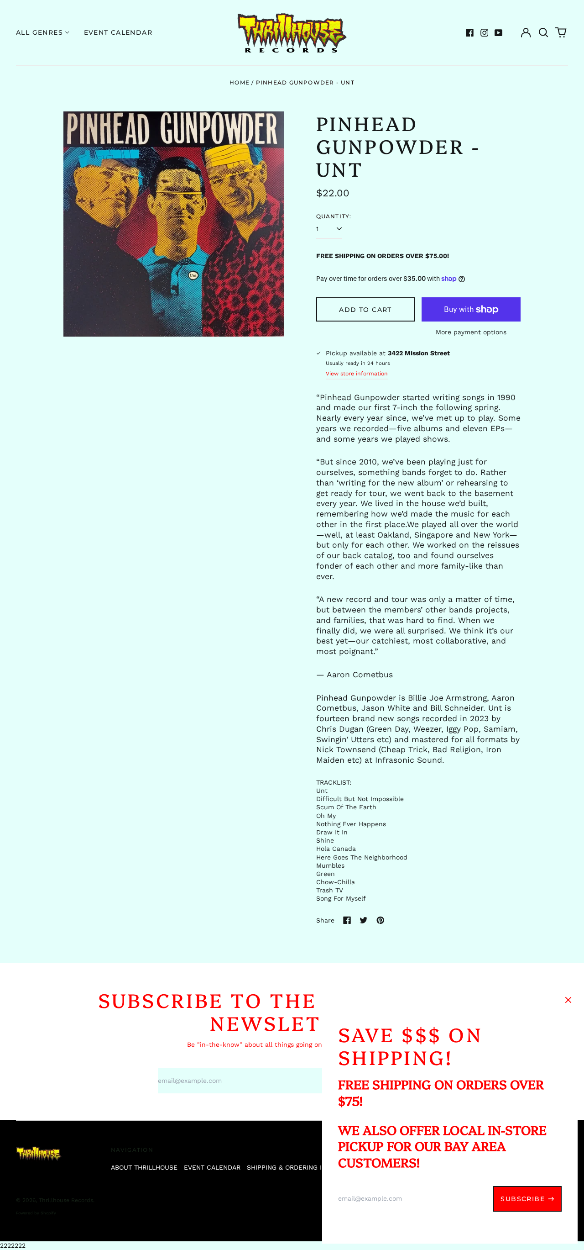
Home (239, 82)
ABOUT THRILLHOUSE (144, 1167)
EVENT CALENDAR (212, 1167)
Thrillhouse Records (66, 1200)
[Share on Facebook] (347, 920)
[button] (543, 33)
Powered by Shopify (36, 1213)
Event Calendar (118, 32)
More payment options (471, 332)
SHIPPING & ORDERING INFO (291, 1167)
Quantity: (334, 216)
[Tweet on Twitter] (364, 920)
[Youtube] (499, 33)
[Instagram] (484, 33)
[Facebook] (470, 33)
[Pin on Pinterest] (380, 920)
